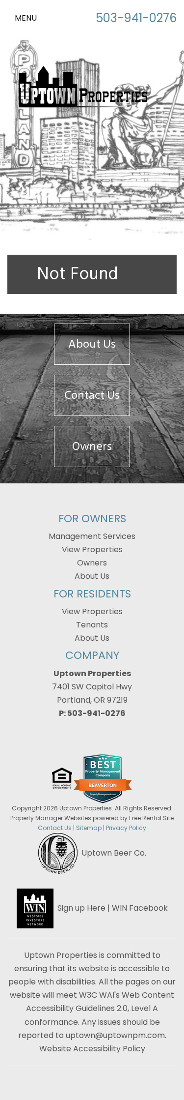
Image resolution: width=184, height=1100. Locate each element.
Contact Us (92, 395)
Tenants (92, 624)
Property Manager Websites (50, 818)
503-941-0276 (136, 18)
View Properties (92, 549)
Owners (92, 446)
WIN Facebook (140, 907)
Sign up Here (81, 907)
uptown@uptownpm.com (115, 1035)
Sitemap (89, 828)
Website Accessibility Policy (92, 1048)
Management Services (92, 536)
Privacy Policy (126, 828)
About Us (92, 344)
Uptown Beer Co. (113, 852)
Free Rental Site (151, 818)
